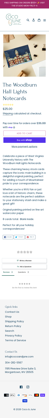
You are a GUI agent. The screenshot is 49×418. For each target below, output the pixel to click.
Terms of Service (15, 340)
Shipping (8, 113)
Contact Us (12, 312)
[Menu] (44, 20)
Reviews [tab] (6, 272)
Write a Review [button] (26, 260)
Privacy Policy (13, 335)
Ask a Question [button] (25, 266)
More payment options (24, 146)
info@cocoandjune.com (19, 356)
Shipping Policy (14, 321)
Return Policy (13, 326)
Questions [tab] (22, 272)
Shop (8, 316)
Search (9, 331)
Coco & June (29, 409)
